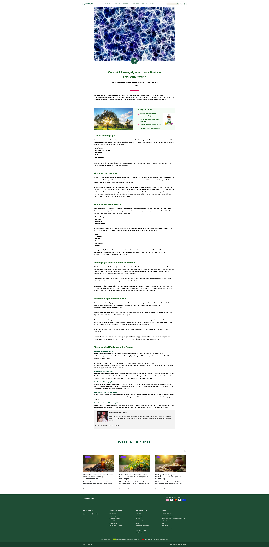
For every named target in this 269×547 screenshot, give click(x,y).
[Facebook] (88, 514)
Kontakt (152, 3)
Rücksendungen (166, 513)
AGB (163, 523)
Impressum (165, 525)
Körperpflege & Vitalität (116, 525)
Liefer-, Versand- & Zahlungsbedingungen (173, 518)
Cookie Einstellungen (168, 528)
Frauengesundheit (114, 518)
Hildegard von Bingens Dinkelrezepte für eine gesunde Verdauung (168, 477)
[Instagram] (92, 514)
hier (104, 425)
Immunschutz (113, 523)
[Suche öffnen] (177, 4)
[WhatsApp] (84, 514)
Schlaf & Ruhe (113, 520)
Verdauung (112, 513)
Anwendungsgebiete (122, 3)
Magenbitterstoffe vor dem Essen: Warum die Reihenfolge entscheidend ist (98, 477)
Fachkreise (135, 3)
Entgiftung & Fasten (115, 516)
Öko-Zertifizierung (141, 530)
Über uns (144, 3)
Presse (138, 523)
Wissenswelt (139, 520)
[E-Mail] (96, 514)
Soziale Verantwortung (142, 525)
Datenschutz (165, 520)
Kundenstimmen (140, 532)
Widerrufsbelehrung (167, 516)
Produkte (108, 3)
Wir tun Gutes (139, 528)
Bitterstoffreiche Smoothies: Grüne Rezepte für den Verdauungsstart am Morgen (134, 477)
